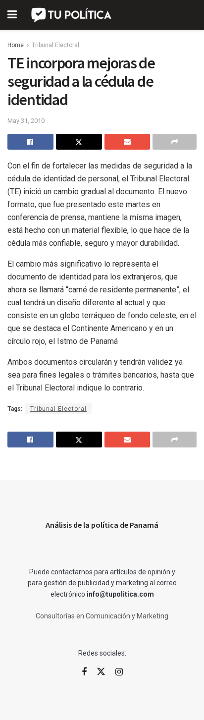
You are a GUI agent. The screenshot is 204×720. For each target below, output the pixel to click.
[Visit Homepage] (72, 15)
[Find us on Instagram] (119, 672)
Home (15, 45)
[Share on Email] (127, 142)
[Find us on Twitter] (101, 672)
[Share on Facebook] (30, 142)
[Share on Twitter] (79, 142)
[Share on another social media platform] (175, 142)
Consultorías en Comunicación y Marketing (102, 616)
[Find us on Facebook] (84, 672)
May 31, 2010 (26, 120)
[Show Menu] (12, 15)
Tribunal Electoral (55, 45)
